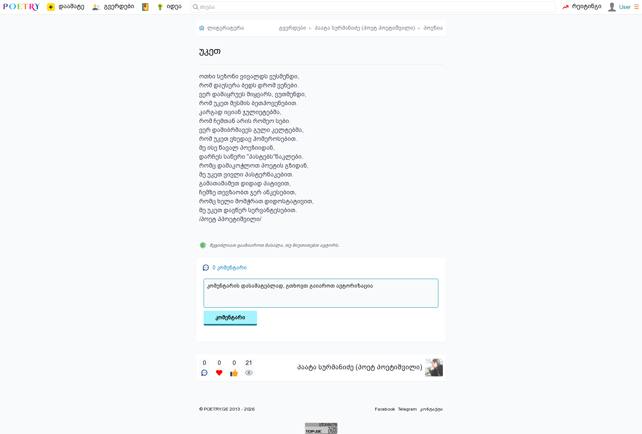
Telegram (407, 409)
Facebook (385, 409)
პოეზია (433, 28)
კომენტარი (230, 317)
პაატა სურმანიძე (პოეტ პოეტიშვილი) (365, 28)
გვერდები (292, 28)
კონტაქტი (431, 409)
